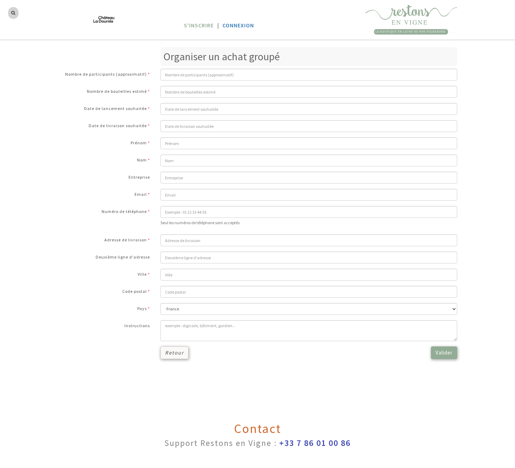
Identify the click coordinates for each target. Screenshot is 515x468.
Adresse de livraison (125, 239)
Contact (257, 428)
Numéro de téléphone (124, 211)
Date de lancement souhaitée (115, 108)
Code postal (134, 291)
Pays (142, 308)
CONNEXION (238, 25)
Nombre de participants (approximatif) (106, 74)
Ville (142, 274)
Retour (174, 352)
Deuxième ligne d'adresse (123, 257)
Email (141, 194)
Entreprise (139, 177)
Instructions (137, 325)
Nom (142, 160)
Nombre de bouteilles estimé (117, 91)
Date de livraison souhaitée (118, 125)
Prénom (139, 142)
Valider (444, 352)
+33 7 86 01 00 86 (315, 443)
